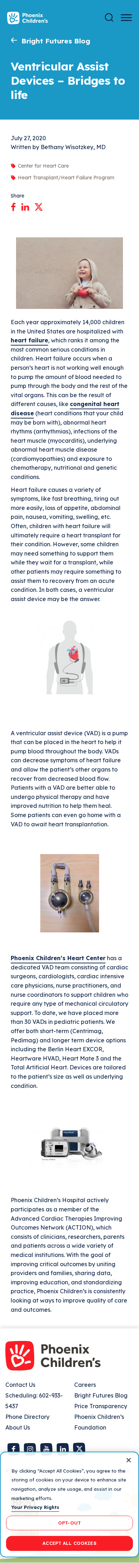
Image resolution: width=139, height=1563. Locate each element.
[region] (69, 1504)
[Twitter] (38, 205)
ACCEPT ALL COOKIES (69, 1543)
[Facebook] (13, 205)
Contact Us (20, 1384)
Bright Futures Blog (55, 41)
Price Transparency (100, 1406)
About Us (17, 1427)
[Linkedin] (25, 205)
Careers (85, 1384)
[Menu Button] (126, 17)
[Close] (129, 1460)
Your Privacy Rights (35, 1507)
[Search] (109, 17)
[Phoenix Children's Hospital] (27, 18)
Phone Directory (27, 1416)
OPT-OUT (69, 1523)
